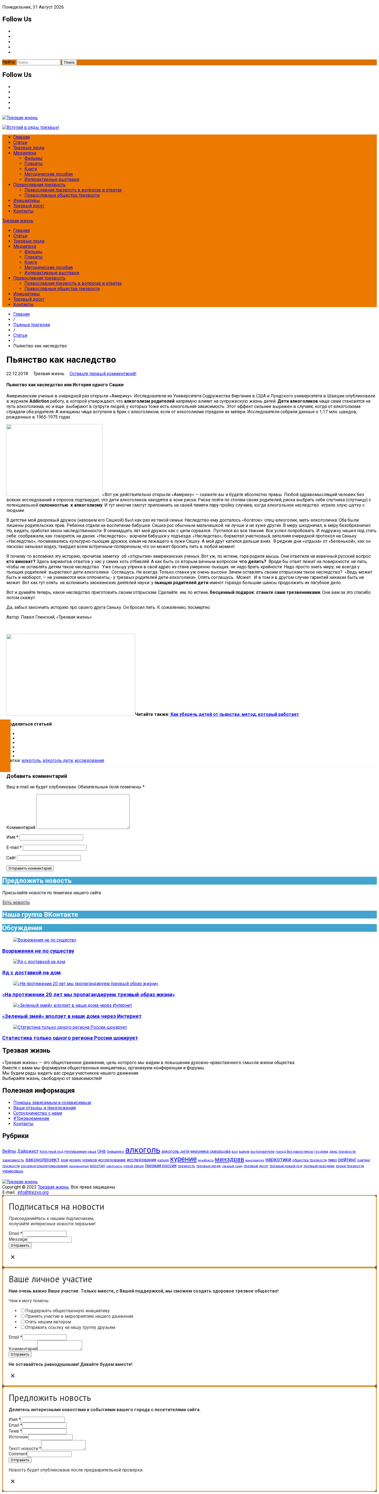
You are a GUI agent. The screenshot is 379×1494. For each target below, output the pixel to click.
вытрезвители (262, 1151)
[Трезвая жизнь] (20, 1181)
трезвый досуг (256, 1166)
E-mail (14, 847)
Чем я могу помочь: (29, 1300)
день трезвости (342, 1151)
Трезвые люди (28, 147)
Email (15, 1233)
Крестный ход (51, 1151)
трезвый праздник (319, 1166)
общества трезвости (309, 1160)
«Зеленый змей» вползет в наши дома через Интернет (72, 1016)
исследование (112, 1159)
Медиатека (24, 153)
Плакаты (33, 163)
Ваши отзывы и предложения (44, 1107)
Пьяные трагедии (31, 324)
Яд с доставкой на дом (31, 973)
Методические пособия (48, 174)
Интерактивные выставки (51, 179)
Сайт (11, 857)
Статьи (20, 142)
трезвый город (232, 1166)
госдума (321, 1151)
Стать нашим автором (48, 1321)
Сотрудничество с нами (37, 1113)
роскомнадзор (79, 1166)
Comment (18, 1453)
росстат (97, 1165)
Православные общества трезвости (62, 195)
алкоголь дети (58, 760)
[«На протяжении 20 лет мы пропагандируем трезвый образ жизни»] (85, 983)
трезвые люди (208, 1166)
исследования (89, 760)
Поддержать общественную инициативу (67, 1310)
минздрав (229, 1159)
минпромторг (254, 1160)
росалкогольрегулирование (44, 1166)
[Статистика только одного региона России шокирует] (70, 1027)
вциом (244, 1151)
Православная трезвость (39, 184)
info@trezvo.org (33, 1192)
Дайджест (28, 1151)
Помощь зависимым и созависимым (52, 1102)
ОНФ (101, 1151)
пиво (332, 1159)
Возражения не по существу (38, 951)
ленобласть (206, 1160)
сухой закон (133, 1166)
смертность (114, 1166)
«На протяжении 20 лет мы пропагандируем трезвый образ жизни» (88, 995)
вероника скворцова (211, 1151)
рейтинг (347, 1159)
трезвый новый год (285, 1166)
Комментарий (20, 827)
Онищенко (115, 1151)
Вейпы (9, 1151)
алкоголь (31, 760)
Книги (30, 168)
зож (64, 1159)
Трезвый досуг (28, 205)
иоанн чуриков (83, 1160)
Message (18, 1239)
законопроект (42, 1160)
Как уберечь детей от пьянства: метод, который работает (234, 714)
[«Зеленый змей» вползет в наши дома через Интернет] (72, 1005)
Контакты (23, 211)
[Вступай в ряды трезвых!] (30, 127)
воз (235, 1151)
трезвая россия (160, 1165)
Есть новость (16, 902)
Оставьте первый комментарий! (103, 373)
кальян (163, 1160)
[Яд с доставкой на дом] (39, 961)
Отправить (20, 1245)
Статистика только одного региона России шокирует (70, 1038)
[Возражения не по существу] (44, 940)
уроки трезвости (350, 1166)
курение (183, 1159)
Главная (21, 137)
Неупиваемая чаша (80, 1151)
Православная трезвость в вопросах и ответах (73, 190)
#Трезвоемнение (31, 1118)
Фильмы (33, 158)
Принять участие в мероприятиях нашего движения (79, 1316)
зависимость (13, 1160)
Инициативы (26, 200)
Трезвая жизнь (17, 220)
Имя (12, 837)
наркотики (278, 1159)
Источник (18, 1437)
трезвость (186, 1166)
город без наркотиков (294, 1151)
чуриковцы (12, 1171)
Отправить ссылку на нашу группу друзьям (70, 1327)
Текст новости (25, 1448)
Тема (15, 1431)
